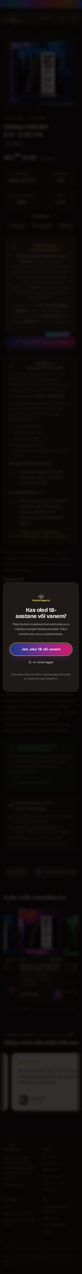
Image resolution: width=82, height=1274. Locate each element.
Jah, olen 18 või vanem (41, 649)
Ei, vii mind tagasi (41, 662)
